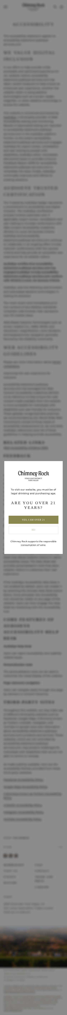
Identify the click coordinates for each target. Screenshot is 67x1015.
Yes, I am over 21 (33, 519)
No (33, 530)
